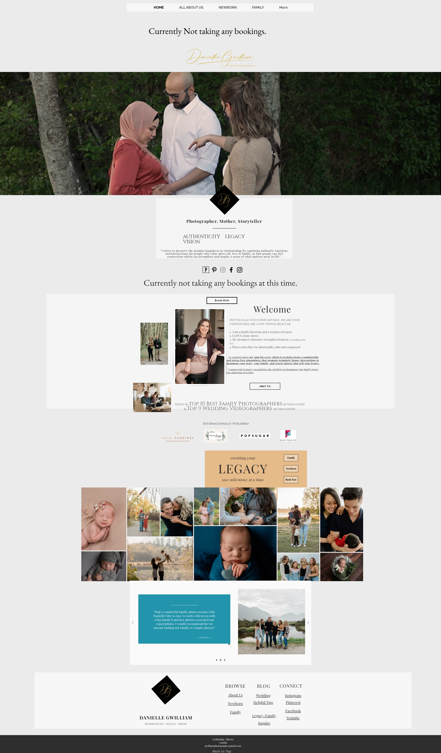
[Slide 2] (220, 660)
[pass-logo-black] (205, 269)
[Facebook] (231, 269)
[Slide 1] (216, 660)
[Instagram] (222, 269)
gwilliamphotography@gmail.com (223, 745)
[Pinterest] (214, 269)
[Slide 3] (224, 660)
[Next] (308, 623)
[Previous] (133, 623)
